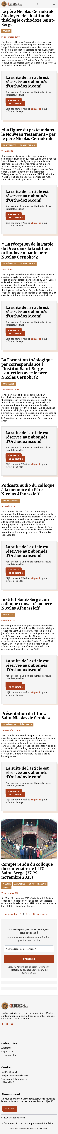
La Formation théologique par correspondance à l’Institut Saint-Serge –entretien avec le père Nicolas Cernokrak (27, 369)
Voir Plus (10, 1109)
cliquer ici (36, 109)
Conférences (9, 145)
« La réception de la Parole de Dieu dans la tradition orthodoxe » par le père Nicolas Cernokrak (27, 251)
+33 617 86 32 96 (9, 1072)
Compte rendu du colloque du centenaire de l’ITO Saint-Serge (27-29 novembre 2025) (27, 871)
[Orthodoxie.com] (11, 4)
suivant (42, 914)
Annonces (8, 615)
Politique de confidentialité (39, 1123)
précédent (11, 914)
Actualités (19, 884)
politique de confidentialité (24, 970)
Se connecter (16, 103)
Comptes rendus (37, 884)
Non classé (8, 384)
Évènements (26, 724)
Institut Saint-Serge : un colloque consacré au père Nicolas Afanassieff (26, 604)
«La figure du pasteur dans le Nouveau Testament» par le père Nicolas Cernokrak (28, 134)
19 (34, 914)
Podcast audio (27, 145)
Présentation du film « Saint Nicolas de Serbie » (25, 715)
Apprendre (7, 1051)
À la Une (7, 884)
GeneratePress (29, 1129)
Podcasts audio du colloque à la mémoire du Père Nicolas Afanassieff (27, 489)
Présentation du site (12, 1123)
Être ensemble (8, 1055)
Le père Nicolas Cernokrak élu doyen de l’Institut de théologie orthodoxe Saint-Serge (28, 18)
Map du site (42, 1129)
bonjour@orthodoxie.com (14, 1075)
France (6, 31)
